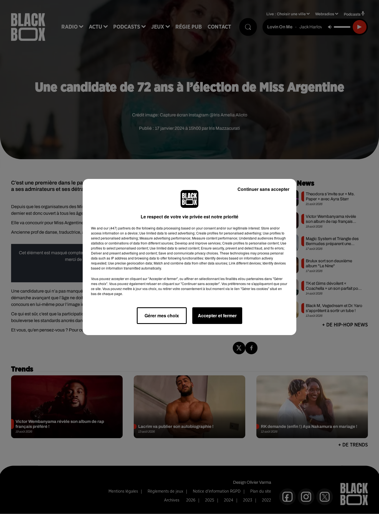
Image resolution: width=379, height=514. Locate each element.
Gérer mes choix (162, 315)
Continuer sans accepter (263, 189)
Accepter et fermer (217, 315)
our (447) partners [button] (117, 228)
